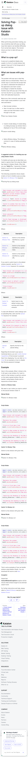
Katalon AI (4, 646)
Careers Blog (5, 725)
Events (3, 715)
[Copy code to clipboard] (25, 190)
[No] (16, 600)
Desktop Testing (6, 656)
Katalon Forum (5, 592)
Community (4, 696)
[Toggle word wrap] (22, 190)
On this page (6, 18)
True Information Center (8, 670)
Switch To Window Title (10, 178)
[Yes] (11, 600)
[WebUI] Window (11, 590)
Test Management (6, 632)
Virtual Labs (4, 672)
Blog (2, 674)
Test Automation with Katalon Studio (12, 629)
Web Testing (4, 648)
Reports (3, 679)
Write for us (4, 684)
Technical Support (6, 698)
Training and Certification (8, 701)
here (18, 571)
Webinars (4, 677)
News (3, 717)
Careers (3, 722)
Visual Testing (5, 658)
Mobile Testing (5, 653)
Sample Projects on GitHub (9, 703)
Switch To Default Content (5, 303)
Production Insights (7, 637)
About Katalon (5, 712)
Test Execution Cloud (7, 634)
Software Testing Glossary (9, 682)
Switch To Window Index (5, 248)
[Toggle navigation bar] (2, 2)
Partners (3, 720)
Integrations (4, 661)
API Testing (4, 651)
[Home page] (2, 7)
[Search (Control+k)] (25, 2)
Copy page (22, 21)
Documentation (5, 693)
